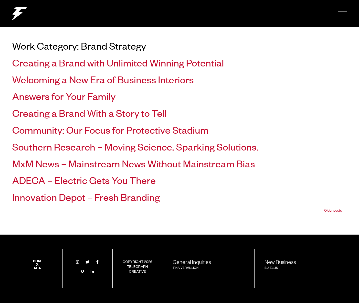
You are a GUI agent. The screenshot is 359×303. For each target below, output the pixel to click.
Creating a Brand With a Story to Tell (89, 113)
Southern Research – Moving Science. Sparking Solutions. (135, 146)
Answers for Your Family (64, 96)
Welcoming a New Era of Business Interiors (103, 79)
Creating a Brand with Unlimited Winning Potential (118, 62)
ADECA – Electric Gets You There (84, 180)
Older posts (333, 210)
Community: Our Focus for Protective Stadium (110, 129)
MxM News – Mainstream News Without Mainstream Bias (133, 163)
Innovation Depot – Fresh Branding (86, 197)
